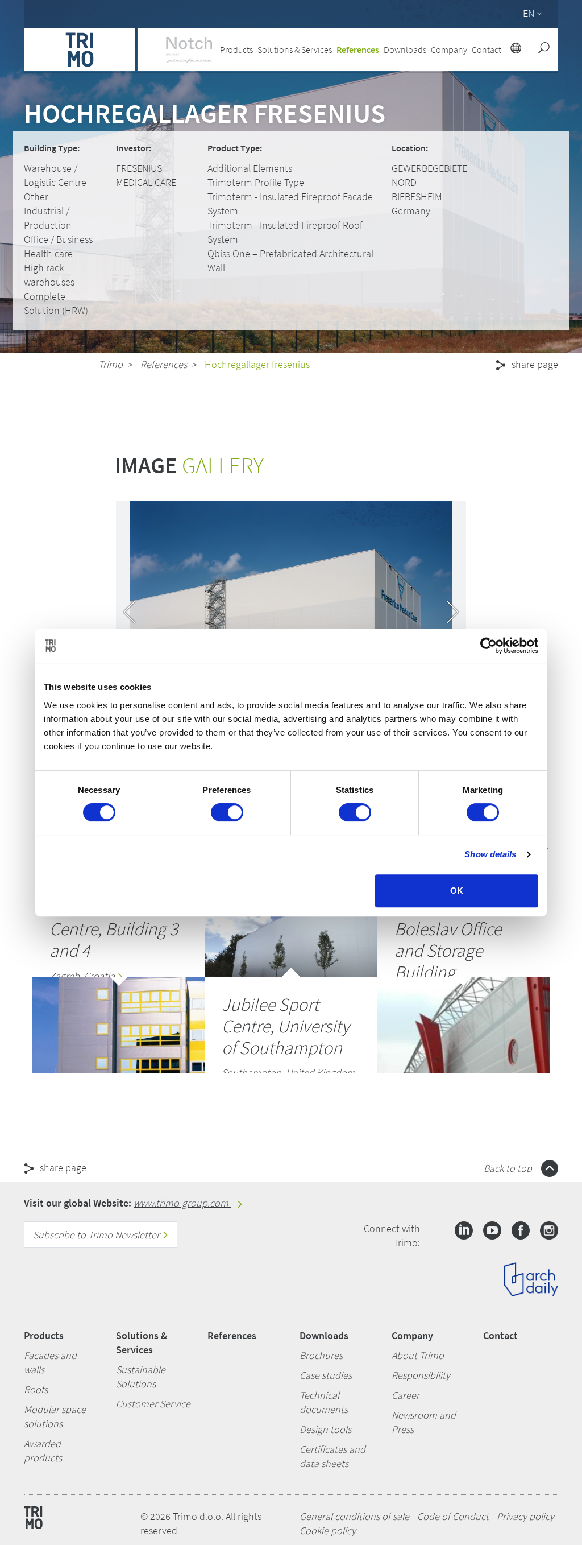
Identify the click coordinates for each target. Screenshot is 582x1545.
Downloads (324, 1335)
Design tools (325, 1429)
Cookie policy (328, 1530)
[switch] (227, 812)
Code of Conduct (453, 1516)
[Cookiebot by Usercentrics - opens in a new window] (488, 645)
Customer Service (153, 1403)
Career (405, 1395)
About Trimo (418, 1355)
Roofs (36, 1389)
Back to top (509, 1168)
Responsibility (421, 1375)
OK (456, 890)
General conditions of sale (354, 1516)
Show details (490, 854)
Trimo (110, 364)
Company (412, 1335)
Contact (500, 1335)
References (357, 49)
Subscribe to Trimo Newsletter (97, 1234)
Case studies (326, 1375)
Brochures (321, 1355)
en (528, 13)
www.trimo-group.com (182, 1202)
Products (44, 1335)
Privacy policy (525, 1516)
